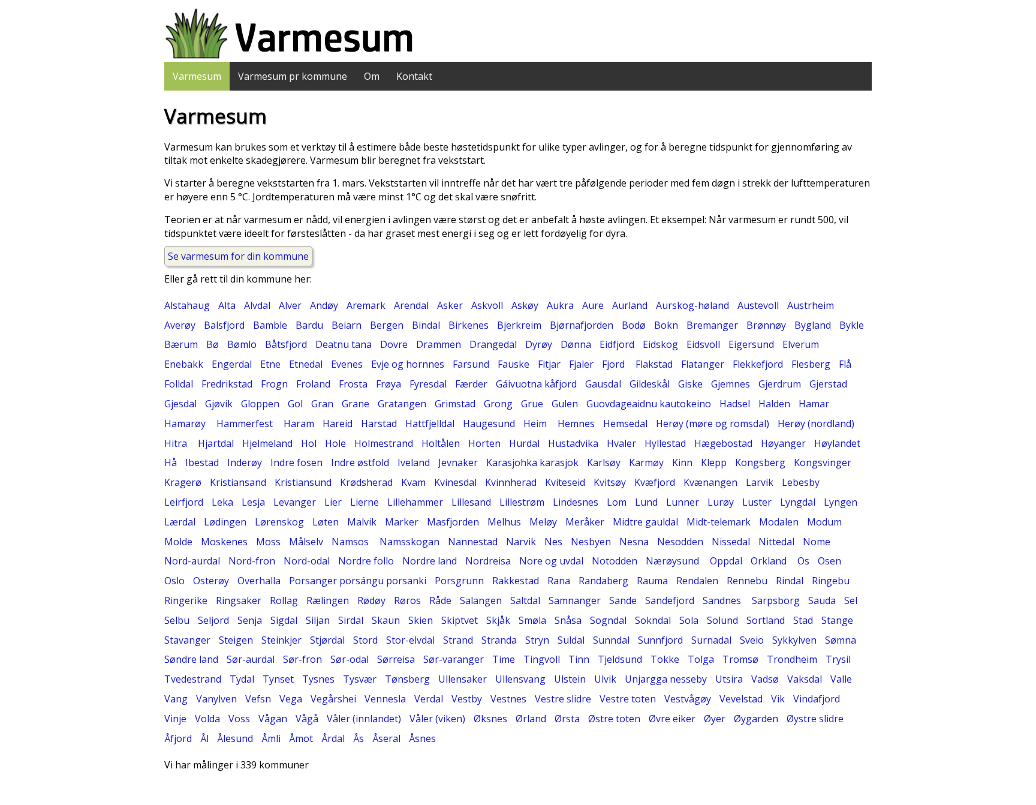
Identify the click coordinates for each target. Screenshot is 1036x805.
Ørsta (567, 718)
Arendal (411, 305)
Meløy (543, 521)
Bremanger (712, 325)
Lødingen (225, 521)
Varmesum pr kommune (292, 76)
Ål (204, 738)
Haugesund (489, 423)
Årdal (333, 738)
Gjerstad (828, 384)
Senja (249, 620)
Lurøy (720, 502)
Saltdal (525, 600)
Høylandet (837, 443)
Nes (553, 541)
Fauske (513, 364)
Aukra (560, 305)
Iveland (413, 462)
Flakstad (654, 364)
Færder (471, 384)
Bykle (851, 325)
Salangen (481, 600)
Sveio (752, 640)
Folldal (178, 384)
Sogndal (608, 620)
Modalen (779, 521)
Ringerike (185, 600)
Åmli (271, 738)
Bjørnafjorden (581, 325)
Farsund (471, 364)
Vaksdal (804, 679)
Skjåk (498, 620)
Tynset (278, 679)
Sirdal (350, 620)
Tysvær (360, 679)
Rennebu (747, 580)
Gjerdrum (779, 384)
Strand (458, 640)
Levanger (294, 502)
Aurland (630, 305)
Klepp (714, 462)
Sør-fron (302, 659)
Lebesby (801, 482)
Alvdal (257, 305)
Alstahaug (187, 305)
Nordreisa (488, 560)
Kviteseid (565, 482)
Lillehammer (415, 502)
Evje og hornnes (407, 364)
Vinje (175, 718)
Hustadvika (573, 443)
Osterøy (211, 580)
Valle (841, 679)
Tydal (242, 679)
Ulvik (605, 679)
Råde (440, 600)
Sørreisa (396, 659)
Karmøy (646, 462)
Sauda (822, 600)
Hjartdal (216, 443)
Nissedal (731, 541)
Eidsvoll (703, 344)
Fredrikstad (226, 384)
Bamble (270, 325)
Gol (295, 403)
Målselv (306, 541)
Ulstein (570, 679)
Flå (845, 364)
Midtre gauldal (645, 521)
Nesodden (680, 541)
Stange (837, 620)
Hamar (814, 403)
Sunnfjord (660, 640)
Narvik (521, 541)
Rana (558, 580)
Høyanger (783, 443)
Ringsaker (238, 600)
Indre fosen (296, 462)
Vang (176, 698)
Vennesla (385, 698)
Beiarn (347, 325)
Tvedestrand (192, 679)
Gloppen (260, 403)
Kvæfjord (654, 482)
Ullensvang (520, 679)
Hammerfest (245, 423)
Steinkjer (281, 640)
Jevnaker (458, 462)
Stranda (499, 640)
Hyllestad (665, 443)
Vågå (307, 718)
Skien (420, 620)
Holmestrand (383, 443)
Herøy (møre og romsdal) (712, 423)
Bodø (634, 325)
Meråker (584, 521)
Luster (757, 502)
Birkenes (468, 325)
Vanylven (216, 698)
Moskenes (224, 541)
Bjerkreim (519, 325)
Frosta (353, 384)
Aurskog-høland (692, 305)
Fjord (614, 364)
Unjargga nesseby (666, 679)
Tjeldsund (620, 659)
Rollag (284, 600)
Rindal (789, 580)
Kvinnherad (511, 482)
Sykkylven (794, 640)
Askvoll (487, 305)
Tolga (701, 659)
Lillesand (471, 502)
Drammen (438, 344)
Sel (850, 600)
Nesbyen (591, 541)
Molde (178, 541)
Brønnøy (766, 325)
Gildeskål (650, 384)
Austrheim (810, 305)
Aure (593, 305)
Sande (623, 600)
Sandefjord (669, 600)
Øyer (714, 718)
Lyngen (840, 502)
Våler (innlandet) (364, 718)
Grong (498, 403)
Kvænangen (710, 482)
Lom (617, 502)
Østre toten (614, 718)
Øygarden (756, 718)
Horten (484, 443)
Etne (270, 364)
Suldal (571, 640)
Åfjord (178, 738)
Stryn (537, 640)
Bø (212, 344)
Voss (239, 718)
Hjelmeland (267, 443)
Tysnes (318, 679)
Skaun (386, 620)
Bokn (666, 325)
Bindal (426, 325)
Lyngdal (797, 502)
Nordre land (429, 560)
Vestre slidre (563, 698)
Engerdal (232, 364)
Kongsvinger (822, 462)
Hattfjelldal (429, 423)
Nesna (634, 541)
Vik (778, 698)
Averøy (179, 325)
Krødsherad (366, 482)
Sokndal (653, 620)
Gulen (565, 403)
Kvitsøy (610, 482)
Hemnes (576, 423)
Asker (450, 305)
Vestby (466, 698)
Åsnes (422, 738)
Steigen (236, 640)
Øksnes (490, 718)
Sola (688, 620)
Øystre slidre (815, 718)
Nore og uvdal (551, 560)
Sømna (840, 640)
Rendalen (697, 580)
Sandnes (723, 600)
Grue (532, 403)
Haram (299, 423)
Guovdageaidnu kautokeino (648, 403)
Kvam (413, 482)
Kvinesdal (455, 482)
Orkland (770, 560)
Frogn (274, 384)
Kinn (682, 462)
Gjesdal (180, 403)
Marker (401, 521)
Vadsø (765, 679)
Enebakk (183, 364)
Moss (268, 541)
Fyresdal (428, 384)
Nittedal (776, 541)
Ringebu (831, 580)
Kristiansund (303, 482)
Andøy (324, 305)
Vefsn (258, 698)
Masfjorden (453, 521)
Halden (774, 403)
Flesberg (810, 364)
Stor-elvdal (410, 640)
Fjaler (581, 364)
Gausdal (603, 384)
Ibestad (202, 462)
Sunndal (611, 640)
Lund (646, 502)
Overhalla (259, 580)
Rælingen (327, 600)
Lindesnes (575, 502)
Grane (355, 403)
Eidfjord (617, 344)
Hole (335, 443)
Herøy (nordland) (816, 423)
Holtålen (440, 443)
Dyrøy (538, 344)
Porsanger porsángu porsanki (357, 580)
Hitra (176, 443)
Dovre (394, 344)
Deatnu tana (343, 344)
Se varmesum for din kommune (238, 256)
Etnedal (306, 364)
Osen (829, 560)
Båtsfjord (286, 344)
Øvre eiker (672, 718)
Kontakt (414, 76)
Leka (222, 502)
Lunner (682, 502)
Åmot (301, 738)
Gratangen (402, 403)
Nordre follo (366, 560)
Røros (407, 600)
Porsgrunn (459, 580)
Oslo (174, 580)
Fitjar (549, 364)
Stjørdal (327, 640)
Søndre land (191, 659)
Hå (170, 462)
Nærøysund (673, 560)
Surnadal (711, 640)
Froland (313, 384)
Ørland (531, 718)
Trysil (838, 659)
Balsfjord (224, 325)
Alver (290, 305)
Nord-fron (251, 560)
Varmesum (197, 76)
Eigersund (751, 344)
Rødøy (371, 600)
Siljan (318, 620)
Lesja (253, 502)
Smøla (532, 620)
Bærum (181, 344)
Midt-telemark (718, 521)
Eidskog (660, 344)
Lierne (364, 502)
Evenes (347, 364)
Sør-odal (349, 659)
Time (503, 659)
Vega (290, 698)
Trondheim (792, 659)
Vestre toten (628, 698)
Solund (722, 620)
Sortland (765, 620)
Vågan (272, 718)
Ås (358, 738)
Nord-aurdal (192, 560)
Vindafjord (816, 698)
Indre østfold (360, 462)
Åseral (386, 738)
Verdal (428, 698)
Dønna (576, 344)
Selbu (176, 620)
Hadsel (734, 403)
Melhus (504, 521)
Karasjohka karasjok (532, 462)
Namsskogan (409, 541)
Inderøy (244, 462)
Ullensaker (462, 679)
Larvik (759, 482)
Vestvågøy (687, 698)
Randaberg (603, 580)
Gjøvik (219, 403)
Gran (322, 403)
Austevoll (758, 305)
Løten (325, 521)
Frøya (388, 384)
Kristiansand (238, 482)
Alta (227, 305)
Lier (333, 502)
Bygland (812, 325)
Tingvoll (541, 659)
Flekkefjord (758, 364)
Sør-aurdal (251, 659)
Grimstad (455, 403)
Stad (803, 620)
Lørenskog (279, 521)
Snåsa (568, 620)
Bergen (386, 325)
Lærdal (179, 521)
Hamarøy (186, 423)
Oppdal (726, 560)
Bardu (309, 325)
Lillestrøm (521, 502)
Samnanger (575, 600)
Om (372, 76)
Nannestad (473, 541)
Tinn (578, 659)
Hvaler (621, 443)
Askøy (524, 305)
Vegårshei (333, 698)
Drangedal (493, 344)
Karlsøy (604, 462)
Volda (207, 718)
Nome (816, 541)
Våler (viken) (437, 718)
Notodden (614, 560)
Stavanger (187, 640)
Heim (536, 423)
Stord (365, 640)
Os (803, 560)
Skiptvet (459, 620)
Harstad (379, 423)
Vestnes (508, 698)
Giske (690, 384)
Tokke (664, 659)
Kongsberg (760, 462)
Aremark (366, 305)
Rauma (652, 580)
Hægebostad (723, 443)
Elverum (800, 344)
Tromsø (740, 659)
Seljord (213, 620)
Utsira (729, 679)
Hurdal (524, 443)
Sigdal (283, 620)
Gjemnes (730, 384)
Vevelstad (741, 698)
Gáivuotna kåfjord (536, 384)
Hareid (338, 423)
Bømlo (242, 344)
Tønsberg (407, 679)
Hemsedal (625, 423)
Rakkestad (515, 580)
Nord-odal (307, 560)
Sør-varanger (453, 659)
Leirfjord (183, 502)
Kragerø (182, 482)
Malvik (362, 521)
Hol (309, 443)
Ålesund (235, 738)
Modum (824, 521)
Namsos (351, 541)
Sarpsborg (776, 600)
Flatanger (702, 364)
